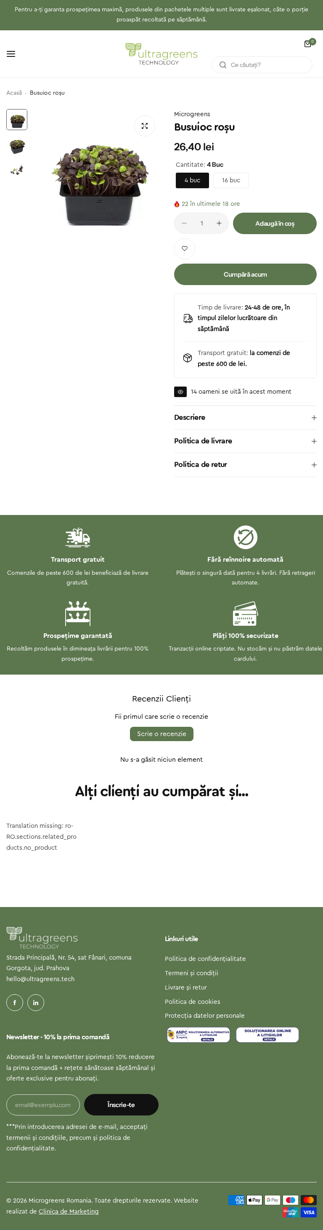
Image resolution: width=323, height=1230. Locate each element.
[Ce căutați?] (223, 64)
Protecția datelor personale (205, 1016)
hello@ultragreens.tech (40, 979)
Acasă (14, 93)
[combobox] (262, 64)
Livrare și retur (186, 988)
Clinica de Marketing (69, 1212)
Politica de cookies (192, 1002)
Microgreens (192, 114)
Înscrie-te (121, 1105)
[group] (97, 174)
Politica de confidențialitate (205, 959)
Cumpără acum (245, 274)
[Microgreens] (161, 54)
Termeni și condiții (191, 973)
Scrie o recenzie (161, 734)
